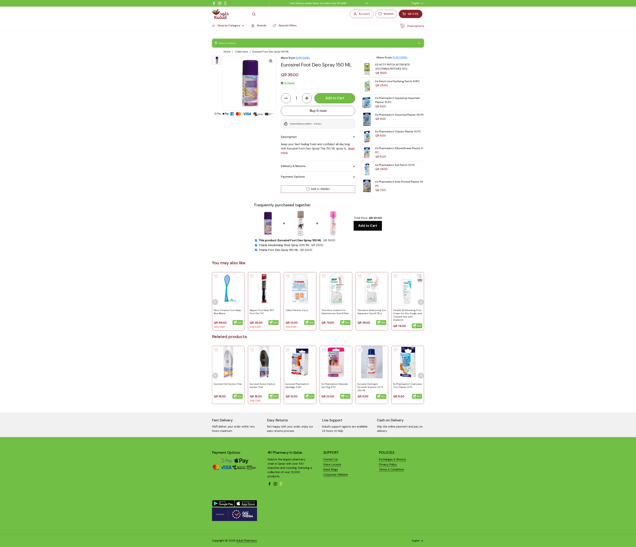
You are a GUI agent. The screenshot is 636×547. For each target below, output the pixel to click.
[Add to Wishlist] (216, 276)
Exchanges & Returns (392, 459)
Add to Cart (367, 226)
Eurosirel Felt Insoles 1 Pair (228, 383)
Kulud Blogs (330, 469)
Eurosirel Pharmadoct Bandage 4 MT (297, 385)
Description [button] (289, 137)
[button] (286, 98)
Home (227, 51)
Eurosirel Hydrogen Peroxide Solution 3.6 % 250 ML (370, 387)
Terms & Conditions (391, 469)
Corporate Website (335, 474)
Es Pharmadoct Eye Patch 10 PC (395, 165)
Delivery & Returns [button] (293, 166)
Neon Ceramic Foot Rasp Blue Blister (227, 312)
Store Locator (332, 464)
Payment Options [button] (293, 176)
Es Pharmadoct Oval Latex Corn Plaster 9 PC (407, 385)
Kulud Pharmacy (246, 540)
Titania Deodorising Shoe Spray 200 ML (284, 245)
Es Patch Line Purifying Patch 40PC (397, 81)
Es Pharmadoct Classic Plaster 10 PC (398, 131)
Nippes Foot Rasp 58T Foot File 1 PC (262, 312)
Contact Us (330, 459)
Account (364, 14)
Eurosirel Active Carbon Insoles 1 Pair (262, 385)
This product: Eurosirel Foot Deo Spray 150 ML (290, 240)
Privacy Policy (388, 464)
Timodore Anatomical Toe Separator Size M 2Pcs (371, 312)
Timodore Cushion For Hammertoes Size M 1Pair (335, 312)
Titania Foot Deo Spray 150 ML (278, 250)
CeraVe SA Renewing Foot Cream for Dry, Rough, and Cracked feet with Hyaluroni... (407, 315)
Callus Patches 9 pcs (297, 310)
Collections (241, 51)
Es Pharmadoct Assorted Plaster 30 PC (399, 114)
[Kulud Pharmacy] (220, 14)
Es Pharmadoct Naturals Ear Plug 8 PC (334, 385)
